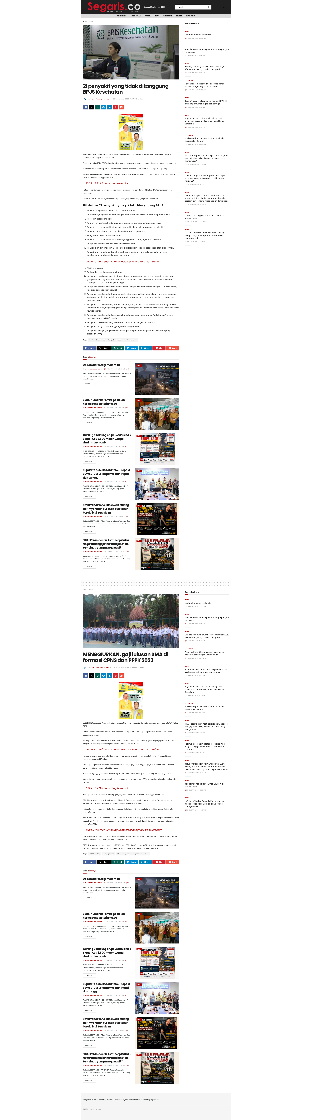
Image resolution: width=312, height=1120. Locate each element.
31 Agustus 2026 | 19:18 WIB (114, 446)
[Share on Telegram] (103, 107)
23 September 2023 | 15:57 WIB (125, 99)
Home (85, 21)
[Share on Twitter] (91, 107)
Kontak (102, 1100)
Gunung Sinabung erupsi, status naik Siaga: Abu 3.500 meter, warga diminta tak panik (107, 439)
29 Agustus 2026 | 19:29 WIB (196, 222)
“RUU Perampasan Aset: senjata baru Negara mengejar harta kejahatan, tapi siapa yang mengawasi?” (107, 544)
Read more (89, 384)
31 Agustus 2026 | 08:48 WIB (196, 144)
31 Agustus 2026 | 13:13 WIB (114, 481)
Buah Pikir (190, 16)
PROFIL (148, 16)
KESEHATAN (136, 16)
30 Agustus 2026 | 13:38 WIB (115, 552)
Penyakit (111, 340)
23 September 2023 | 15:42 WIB (125, 667)
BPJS (91, 340)
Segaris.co (132, 340)
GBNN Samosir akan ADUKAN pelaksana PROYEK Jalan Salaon (123, 261)
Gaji (98, 854)
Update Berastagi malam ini (101, 365)
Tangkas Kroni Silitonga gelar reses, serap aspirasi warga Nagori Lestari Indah (204, 85)
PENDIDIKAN (122, 16)
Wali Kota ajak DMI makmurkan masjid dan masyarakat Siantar (205, 139)
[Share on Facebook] (85, 107)
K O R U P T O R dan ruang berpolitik (107, 183)
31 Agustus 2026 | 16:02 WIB (196, 90)
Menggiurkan (108, 854)
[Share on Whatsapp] (97, 107)
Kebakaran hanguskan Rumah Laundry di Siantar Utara (204, 217)
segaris (121, 340)
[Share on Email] (121, 107)
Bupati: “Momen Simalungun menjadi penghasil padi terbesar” (124, 830)
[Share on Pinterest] (115, 107)
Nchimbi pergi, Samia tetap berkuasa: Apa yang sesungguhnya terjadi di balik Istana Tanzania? (205, 178)
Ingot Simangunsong (99, 99)
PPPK (119, 854)
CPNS (91, 854)
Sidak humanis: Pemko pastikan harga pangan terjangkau (104, 402)
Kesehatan (100, 340)
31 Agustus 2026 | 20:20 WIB (115, 369)
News (157, 16)
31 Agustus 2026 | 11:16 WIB (114, 517)
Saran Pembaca (113, 1100)
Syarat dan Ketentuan (131, 1100)
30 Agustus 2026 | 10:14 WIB (196, 204)
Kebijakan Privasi (89, 1100)
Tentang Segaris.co (151, 1100)
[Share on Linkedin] (109, 107)
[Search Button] (208, 7)
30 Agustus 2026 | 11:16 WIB (195, 184)
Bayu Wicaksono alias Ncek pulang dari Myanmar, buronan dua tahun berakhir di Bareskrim (106, 509)
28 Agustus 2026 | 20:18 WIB (196, 242)
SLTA (147, 854)
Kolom (179, 16)
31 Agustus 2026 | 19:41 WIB (114, 408)
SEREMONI (167, 16)
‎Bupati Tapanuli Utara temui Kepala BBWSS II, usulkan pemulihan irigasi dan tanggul (106, 474)
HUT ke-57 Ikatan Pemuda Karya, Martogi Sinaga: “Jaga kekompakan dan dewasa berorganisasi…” (204, 235)
